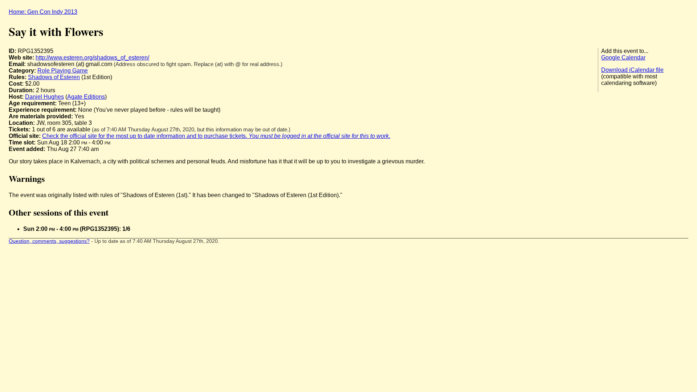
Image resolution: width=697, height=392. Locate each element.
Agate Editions (86, 97)
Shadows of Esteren (54, 77)
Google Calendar (623, 57)
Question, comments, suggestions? (49, 241)
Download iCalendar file (632, 70)
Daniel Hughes (44, 97)
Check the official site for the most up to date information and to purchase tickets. (216, 136)
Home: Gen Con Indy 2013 (43, 12)
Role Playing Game (62, 71)
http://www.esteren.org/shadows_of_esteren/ (92, 57)
